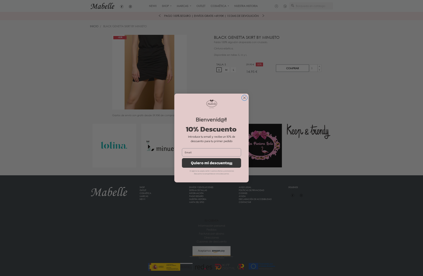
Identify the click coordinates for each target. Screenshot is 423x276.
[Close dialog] (244, 98)
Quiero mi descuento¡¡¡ (211, 163)
